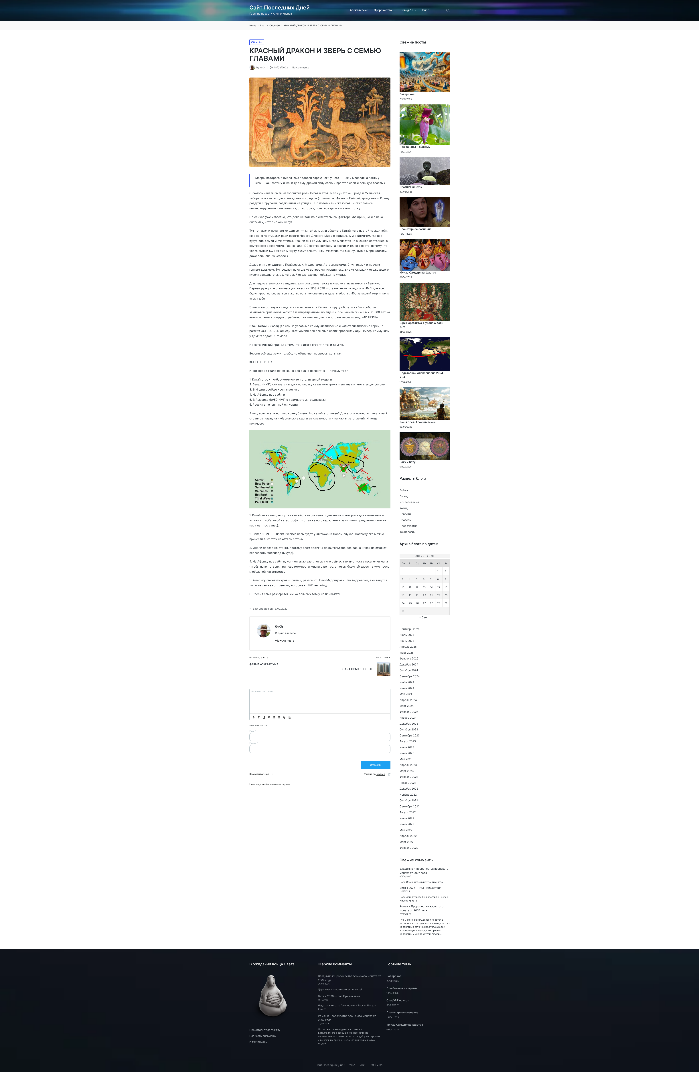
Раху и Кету (408, 462)
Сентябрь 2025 (410, 629)
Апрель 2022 (408, 836)
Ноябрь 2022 (408, 794)
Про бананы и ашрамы (415, 146)
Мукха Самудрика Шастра (418, 272)
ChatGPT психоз (411, 187)
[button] (284, 640)
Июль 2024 (407, 682)
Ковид (404, 508)
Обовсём (256, 42)
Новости (405, 514)
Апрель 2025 (408, 646)
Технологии (407, 532)
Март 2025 (407, 652)
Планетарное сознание (415, 229)
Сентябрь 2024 (410, 676)
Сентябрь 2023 (410, 735)
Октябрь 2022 (409, 800)
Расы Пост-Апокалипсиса (418, 422)
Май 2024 (406, 694)
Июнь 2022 (407, 824)
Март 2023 (407, 771)
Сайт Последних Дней (279, 8)
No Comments (300, 67)
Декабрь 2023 (409, 723)
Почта (253, 743)
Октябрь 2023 (409, 729)
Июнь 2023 (407, 753)
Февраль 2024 (409, 712)
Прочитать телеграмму (264, 1030)
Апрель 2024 (408, 700)
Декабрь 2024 (409, 664)
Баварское (407, 94)
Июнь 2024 (407, 688)
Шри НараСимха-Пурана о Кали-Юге (422, 325)
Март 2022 (407, 842)
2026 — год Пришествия (425, 887)
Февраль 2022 (409, 847)
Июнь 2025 (407, 641)
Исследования (409, 502)
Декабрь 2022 (409, 788)
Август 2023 (408, 741)
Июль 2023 (407, 747)
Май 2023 (406, 759)
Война (404, 490)
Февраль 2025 (409, 658)
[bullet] (279, 717)
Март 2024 (407, 706)
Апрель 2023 (408, 765)
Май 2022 (406, 830)
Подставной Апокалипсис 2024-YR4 (422, 375)
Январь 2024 (408, 717)
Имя (252, 731)
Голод (404, 496)
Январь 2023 (408, 782)
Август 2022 (408, 812)
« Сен (423, 617)
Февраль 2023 (409, 776)
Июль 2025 (407, 635)
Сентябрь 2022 (410, 806)
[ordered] (274, 717)
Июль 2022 (407, 818)
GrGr (279, 626)
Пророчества (408, 526)
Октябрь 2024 (409, 670)
